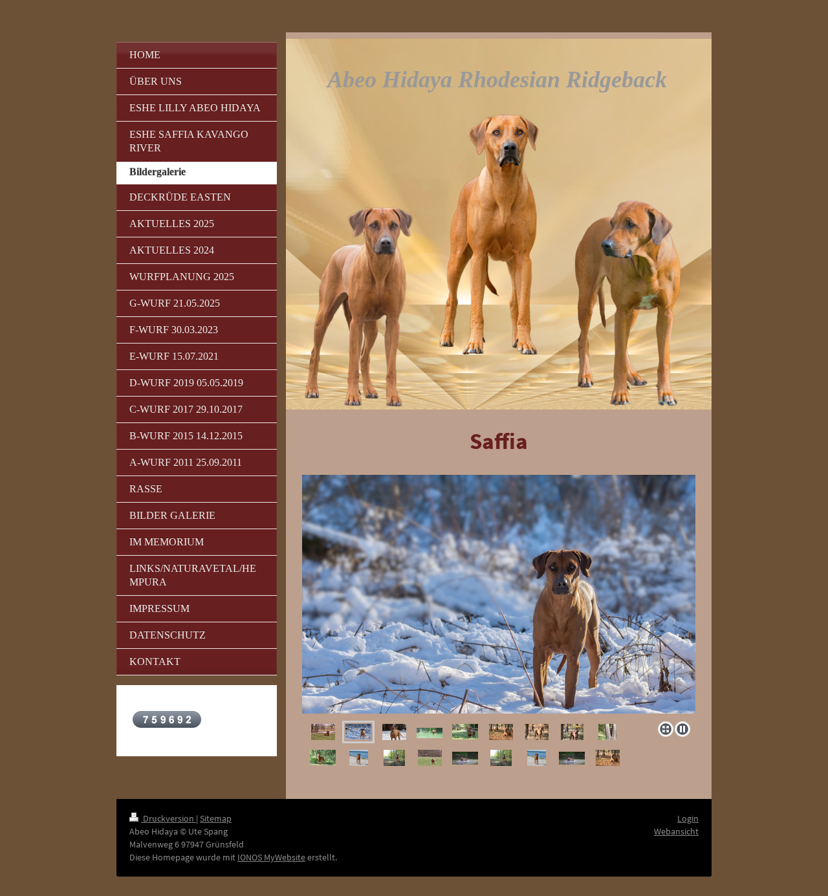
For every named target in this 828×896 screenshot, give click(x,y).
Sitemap (216, 818)
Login (688, 818)
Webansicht (676, 831)
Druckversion (168, 818)
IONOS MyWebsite (271, 857)
